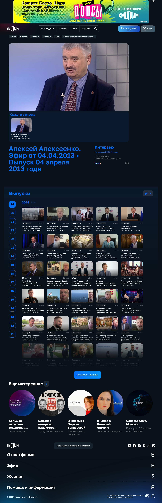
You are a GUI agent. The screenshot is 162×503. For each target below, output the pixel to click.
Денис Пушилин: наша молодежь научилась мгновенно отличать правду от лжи (130, 366)
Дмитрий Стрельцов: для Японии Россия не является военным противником (57, 311)
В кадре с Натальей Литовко (104, 424)
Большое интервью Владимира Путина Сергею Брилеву (20, 427)
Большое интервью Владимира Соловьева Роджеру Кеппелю (46, 429)
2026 (107, 152)
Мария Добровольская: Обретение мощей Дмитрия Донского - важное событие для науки (81, 258)
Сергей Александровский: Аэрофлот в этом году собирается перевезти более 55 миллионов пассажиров (82, 230)
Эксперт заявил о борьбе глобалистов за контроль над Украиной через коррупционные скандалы (58, 284)
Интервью (35, 37)
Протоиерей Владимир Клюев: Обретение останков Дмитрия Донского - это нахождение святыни (56, 258)
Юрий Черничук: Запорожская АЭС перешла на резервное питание (105, 257)
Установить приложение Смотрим (73, 446)
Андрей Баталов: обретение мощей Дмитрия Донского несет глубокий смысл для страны (32, 285)
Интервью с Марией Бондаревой (76, 424)
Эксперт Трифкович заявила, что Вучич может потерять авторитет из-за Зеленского (82, 339)
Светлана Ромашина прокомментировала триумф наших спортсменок (30, 366)
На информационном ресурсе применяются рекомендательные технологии (125, 496)
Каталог (23, 37)
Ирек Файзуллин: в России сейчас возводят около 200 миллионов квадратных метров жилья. (57, 367)
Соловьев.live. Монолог (136, 422)
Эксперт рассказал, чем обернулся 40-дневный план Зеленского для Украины (32, 229)
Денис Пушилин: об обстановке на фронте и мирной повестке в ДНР (81, 283)
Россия (114, 152)
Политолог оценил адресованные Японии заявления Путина (80, 310)
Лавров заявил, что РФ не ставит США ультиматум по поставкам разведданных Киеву (131, 284)
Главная (13, 37)
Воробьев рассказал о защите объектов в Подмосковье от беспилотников (31, 339)
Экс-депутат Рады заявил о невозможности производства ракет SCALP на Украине (57, 229)
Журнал (15, 476)
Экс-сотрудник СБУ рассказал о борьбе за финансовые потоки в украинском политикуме (131, 339)
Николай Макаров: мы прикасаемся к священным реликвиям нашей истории (130, 257)
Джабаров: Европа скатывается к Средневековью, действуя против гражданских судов (107, 312)
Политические (102, 156)
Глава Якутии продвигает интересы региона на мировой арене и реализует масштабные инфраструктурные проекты (32, 259)
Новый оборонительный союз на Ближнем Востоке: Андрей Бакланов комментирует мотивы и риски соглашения (106, 341)
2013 (57, 37)
